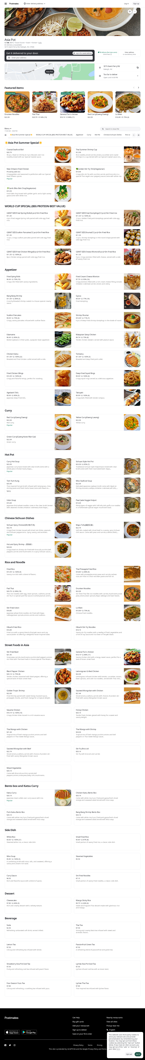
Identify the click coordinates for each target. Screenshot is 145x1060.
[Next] (138, 88)
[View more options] (135, 12)
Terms (90, 1045)
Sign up (136, 3)
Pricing (99, 1045)
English (112, 1030)
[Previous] (134, 88)
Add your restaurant (80, 1026)
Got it (138, 1054)
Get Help (76, 1017)
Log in (126, 3)
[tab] (21, 135)
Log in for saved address (84, 53)
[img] (49, 71)
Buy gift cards (78, 1022)
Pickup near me (112, 1026)
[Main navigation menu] (5, 3)
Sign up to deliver (79, 1030)
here (118, 1049)
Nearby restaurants (114, 1017)
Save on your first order (82, 1034)
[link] (130, 12)
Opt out (129, 1054)
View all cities (111, 1022)
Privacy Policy (78, 1045)
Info (40, 43)
